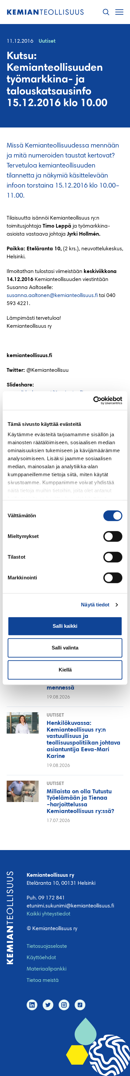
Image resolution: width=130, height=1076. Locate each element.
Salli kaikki (65, 626)
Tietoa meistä (43, 980)
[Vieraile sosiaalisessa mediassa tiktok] (80, 1005)
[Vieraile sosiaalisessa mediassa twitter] (48, 1005)
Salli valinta (65, 647)
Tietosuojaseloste (47, 946)
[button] (106, 12)
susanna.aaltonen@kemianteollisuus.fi (52, 295)
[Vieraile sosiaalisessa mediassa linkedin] (32, 1005)
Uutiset (47, 41)
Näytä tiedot (95, 604)
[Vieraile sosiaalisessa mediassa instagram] (64, 1005)
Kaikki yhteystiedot (48, 914)
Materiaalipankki (46, 969)
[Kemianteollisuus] (45, 12)
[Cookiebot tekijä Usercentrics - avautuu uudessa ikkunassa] (93, 400)
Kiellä (65, 669)
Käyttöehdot (41, 958)
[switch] (112, 536)
